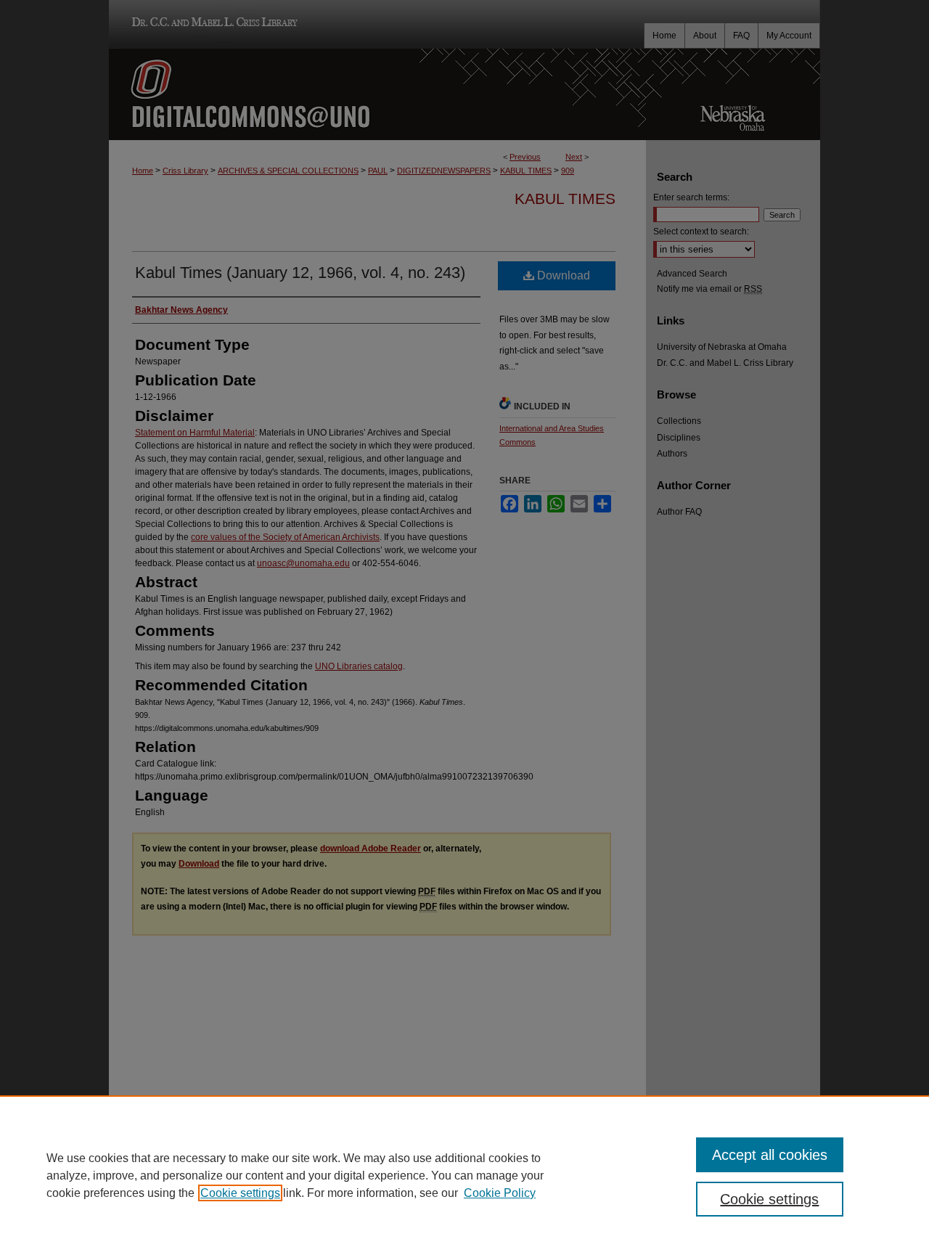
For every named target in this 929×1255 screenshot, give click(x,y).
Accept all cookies (769, 1155)
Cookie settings (240, 1193)
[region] (464, 1175)
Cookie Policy (500, 1193)
